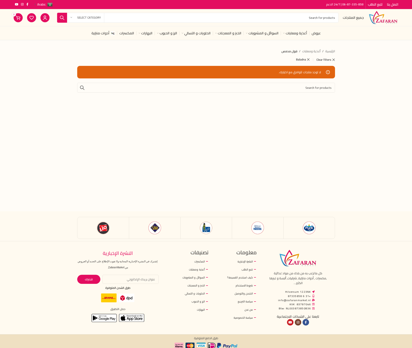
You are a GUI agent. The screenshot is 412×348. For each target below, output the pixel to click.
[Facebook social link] (27, 4)
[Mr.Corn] (206, 228)
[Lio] (103, 228)
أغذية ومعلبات (311, 51)
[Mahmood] (154, 228)
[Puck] (309, 228)
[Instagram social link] (22, 4)
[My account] (45, 17)
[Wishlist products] (31, 17)
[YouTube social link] (17, 4)
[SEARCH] (62, 18)
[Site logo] (383, 17)
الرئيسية (330, 51)
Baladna (301, 59)
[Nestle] (257, 228)
